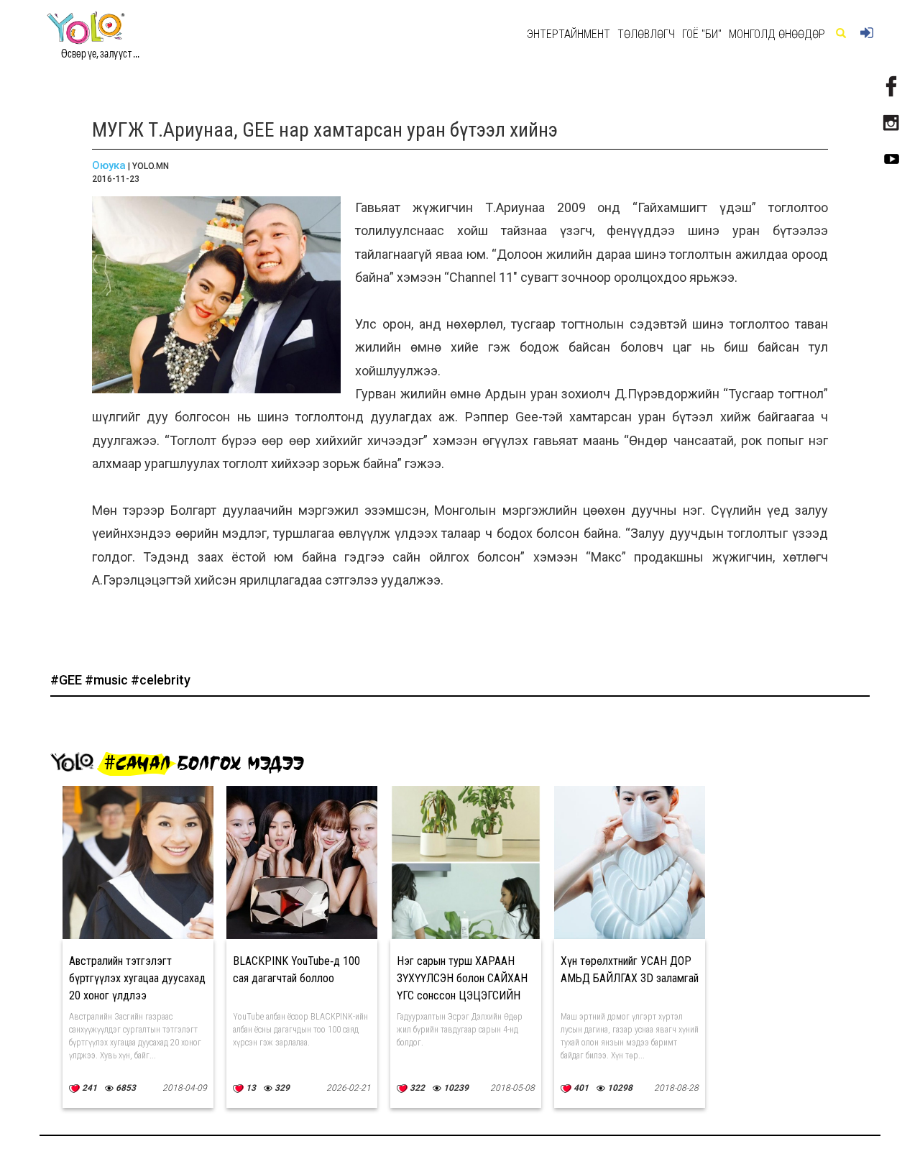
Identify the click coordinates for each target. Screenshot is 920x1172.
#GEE (67, 679)
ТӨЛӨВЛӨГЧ (646, 34)
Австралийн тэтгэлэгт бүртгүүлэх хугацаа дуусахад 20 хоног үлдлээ (137, 978)
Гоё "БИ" (702, 34)
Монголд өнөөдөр (777, 34)
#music (108, 679)
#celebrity (160, 679)
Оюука (109, 165)
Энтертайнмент (568, 34)
